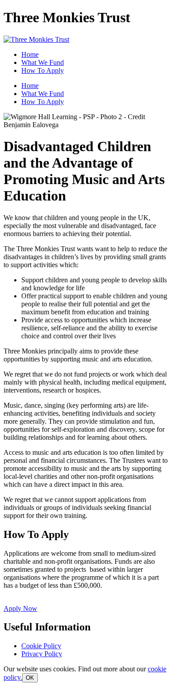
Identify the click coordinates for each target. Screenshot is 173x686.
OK (30, 677)
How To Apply (42, 70)
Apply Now (20, 608)
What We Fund (42, 62)
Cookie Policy (41, 646)
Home (30, 54)
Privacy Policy (41, 654)
